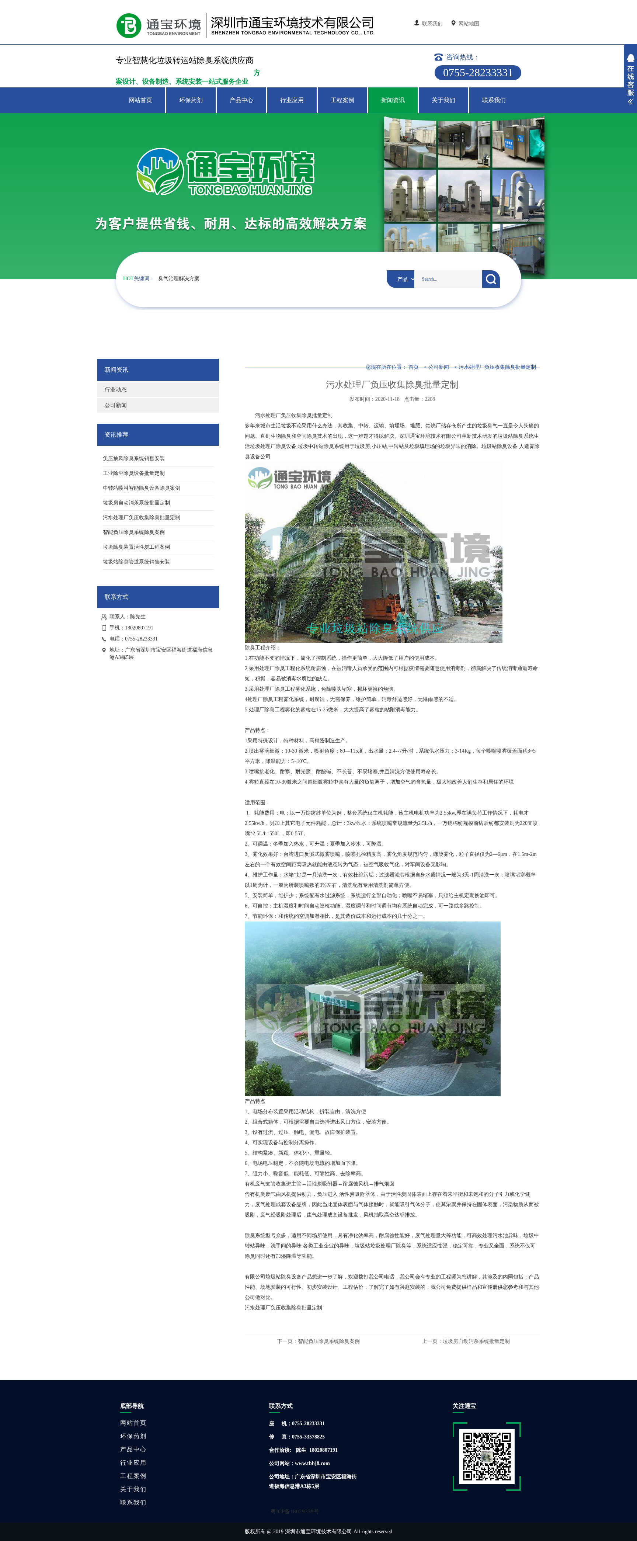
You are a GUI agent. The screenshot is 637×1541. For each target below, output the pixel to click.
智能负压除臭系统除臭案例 (329, 1341)
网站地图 (468, 24)
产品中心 (241, 100)
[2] (318, 196)
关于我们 (443, 100)
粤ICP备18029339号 (295, 1511)
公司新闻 (116, 405)
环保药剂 (191, 100)
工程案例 (342, 100)
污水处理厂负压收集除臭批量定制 (497, 367)
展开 (630, 80)
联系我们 (432, 24)
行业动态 (116, 390)
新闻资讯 (393, 100)
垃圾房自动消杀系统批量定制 (476, 1341)
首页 (413, 367)
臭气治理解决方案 (178, 278)
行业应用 (292, 100)
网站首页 (140, 100)
